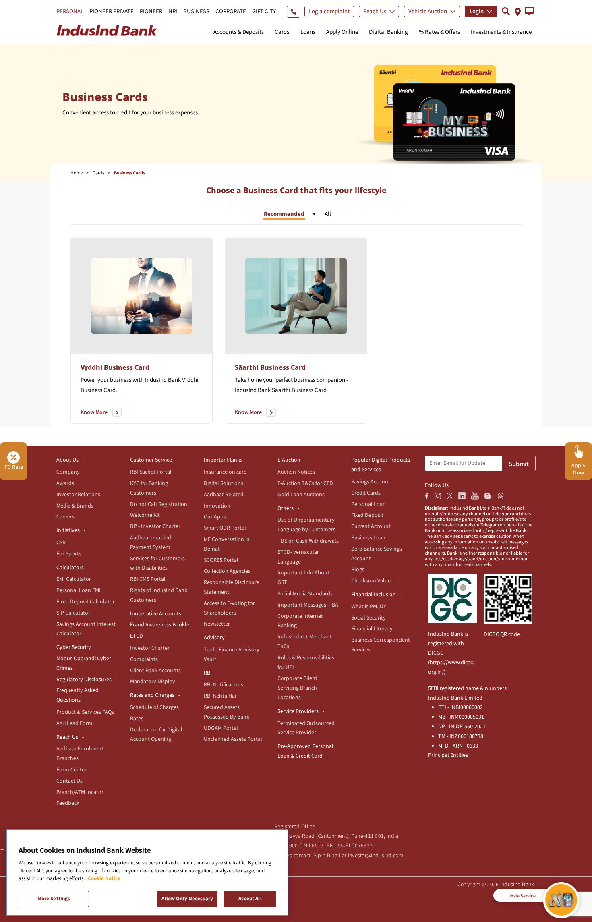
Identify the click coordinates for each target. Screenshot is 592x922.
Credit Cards (366, 493)
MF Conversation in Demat (227, 544)
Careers (65, 517)
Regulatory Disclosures (84, 679)
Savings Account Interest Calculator (86, 629)
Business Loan (368, 538)
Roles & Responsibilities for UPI (305, 662)
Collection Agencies (227, 571)
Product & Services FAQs (85, 712)
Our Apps (215, 517)
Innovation (217, 506)
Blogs (357, 570)
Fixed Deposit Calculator (85, 602)
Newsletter (217, 624)
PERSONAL (69, 11)
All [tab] (328, 214)
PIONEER (151, 11)
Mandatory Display (152, 682)
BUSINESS (196, 11)
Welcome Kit (145, 515)
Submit (519, 464)
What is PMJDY (368, 607)
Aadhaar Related (224, 495)
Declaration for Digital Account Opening (156, 735)
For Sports (68, 554)
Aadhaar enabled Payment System (150, 542)
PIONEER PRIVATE (111, 11)
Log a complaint (329, 11)
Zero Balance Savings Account (376, 554)
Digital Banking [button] (388, 32)
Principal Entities (448, 755)
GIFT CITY (264, 11)
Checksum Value (371, 581)
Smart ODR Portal (225, 528)
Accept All (249, 898)
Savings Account (370, 482)
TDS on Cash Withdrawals (308, 541)
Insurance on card (225, 472)
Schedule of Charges (154, 707)
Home (76, 173)
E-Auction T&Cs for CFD (305, 483)
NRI (172, 11)
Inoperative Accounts (155, 614)
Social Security (368, 618)
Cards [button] (282, 32)
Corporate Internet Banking (300, 621)
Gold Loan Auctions (301, 495)
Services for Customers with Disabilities (157, 563)
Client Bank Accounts (155, 671)
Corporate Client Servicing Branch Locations (297, 688)
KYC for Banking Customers (149, 488)
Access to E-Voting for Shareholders (229, 608)
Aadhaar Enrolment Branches (79, 753)
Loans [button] (307, 32)
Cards (98, 173)
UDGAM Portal (221, 728)
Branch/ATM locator (79, 792)
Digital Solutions (223, 483)
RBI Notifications (223, 685)
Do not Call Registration (158, 504)
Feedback (67, 803)
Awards (65, 483)
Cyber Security (73, 647)
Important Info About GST (303, 577)
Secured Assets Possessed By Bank (226, 712)
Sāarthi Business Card (270, 367)
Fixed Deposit (367, 515)
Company (68, 472)
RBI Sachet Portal (151, 472)
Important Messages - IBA (307, 605)
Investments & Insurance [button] (501, 32)
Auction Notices (296, 472)
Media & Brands (74, 506)
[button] (529, 11)
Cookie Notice (104, 878)
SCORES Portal (221, 560)
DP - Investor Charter (155, 526)
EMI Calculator (73, 579)
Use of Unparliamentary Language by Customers (306, 525)
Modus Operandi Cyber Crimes (83, 663)
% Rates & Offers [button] (439, 32)
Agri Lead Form (74, 723)
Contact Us (69, 781)
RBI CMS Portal (148, 579)
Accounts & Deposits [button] (238, 32)
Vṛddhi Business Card (115, 367)
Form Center (71, 770)
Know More (94, 412)
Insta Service (522, 896)
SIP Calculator (73, 613)
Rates (136, 719)
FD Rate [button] (13, 467)
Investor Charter (150, 648)
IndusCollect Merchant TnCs (304, 642)
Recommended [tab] (284, 214)
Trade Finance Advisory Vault (231, 654)
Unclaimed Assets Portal (233, 739)
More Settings (53, 898)
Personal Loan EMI (78, 590)
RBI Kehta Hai (220, 696)
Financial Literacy (372, 629)
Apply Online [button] (342, 32)
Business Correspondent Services (380, 645)
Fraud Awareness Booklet (160, 625)
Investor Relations (78, 495)
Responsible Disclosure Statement (231, 587)
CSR (61, 543)
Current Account (371, 526)
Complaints (144, 659)
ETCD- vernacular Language (298, 557)
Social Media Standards (305, 594)
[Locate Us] (518, 11)
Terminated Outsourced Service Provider (306, 728)
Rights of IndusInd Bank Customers (158, 595)
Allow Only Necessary (187, 898)
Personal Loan (368, 504)
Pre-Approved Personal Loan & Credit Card (305, 751)
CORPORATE (230, 11)
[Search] (506, 11)
